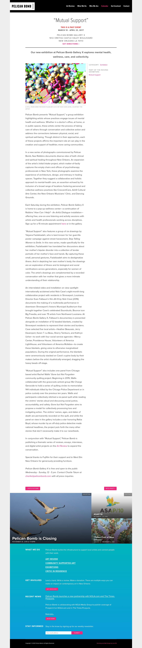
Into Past (110, 488)
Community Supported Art (60, 563)
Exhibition (104, 65)
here (63, 223)
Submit (77, 633)
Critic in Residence (56, 571)
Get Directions (70, 44)
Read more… (49, 614)
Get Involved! (52, 589)
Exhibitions (51, 567)
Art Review (62, 446)
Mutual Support (94, 75)
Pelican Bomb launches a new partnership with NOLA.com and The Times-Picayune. (80, 597)
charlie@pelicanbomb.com (38, 476)
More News (51, 618)
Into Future (33, 488)
